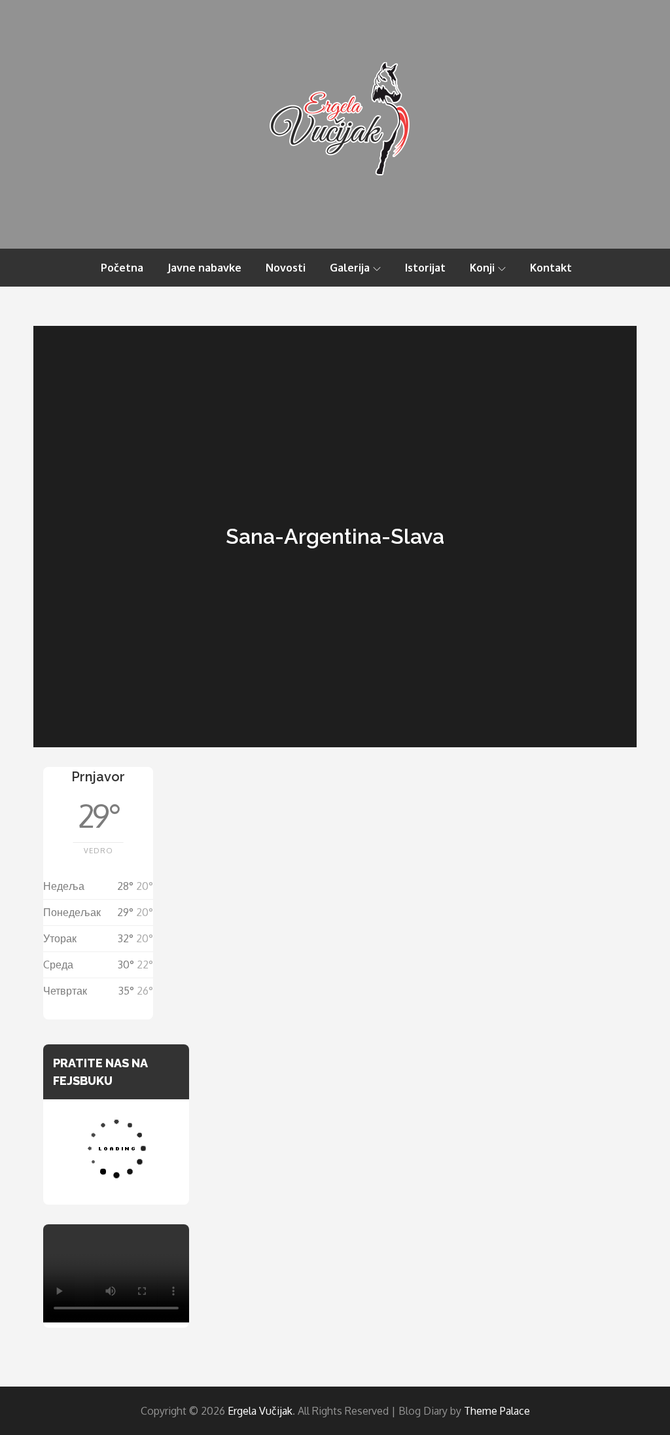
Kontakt (551, 267)
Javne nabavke (204, 267)
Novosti (286, 267)
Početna (122, 267)
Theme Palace (497, 1410)
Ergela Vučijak (260, 1410)
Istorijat (425, 267)
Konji (482, 267)
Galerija (350, 267)
